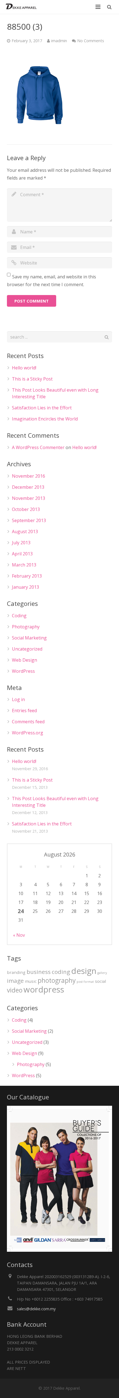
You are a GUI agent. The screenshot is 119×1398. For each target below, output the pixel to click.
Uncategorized (27, 649)
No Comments (90, 40)
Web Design (24, 660)
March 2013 (24, 565)
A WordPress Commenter (38, 447)
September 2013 (29, 520)
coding (61, 972)
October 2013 (26, 509)
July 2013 (21, 543)
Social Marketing (29, 638)
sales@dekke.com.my (36, 1308)
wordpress (44, 989)
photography (57, 980)
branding (16, 972)
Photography (26, 627)
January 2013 (25, 587)
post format (85, 982)
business (39, 972)
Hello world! (24, 368)
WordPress (23, 671)
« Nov (19, 935)
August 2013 (25, 531)
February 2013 (27, 576)
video (14, 990)
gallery (102, 973)
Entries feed (24, 710)
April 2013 (22, 554)
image (15, 980)
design (83, 970)
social (100, 981)
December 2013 (28, 487)
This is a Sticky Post (32, 379)
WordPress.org (27, 733)
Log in (18, 699)
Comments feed (28, 722)
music (31, 981)
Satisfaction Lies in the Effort (42, 408)
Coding (19, 616)
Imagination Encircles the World (45, 419)
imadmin (59, 40)
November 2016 (28, 476)
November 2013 (28, 498)
